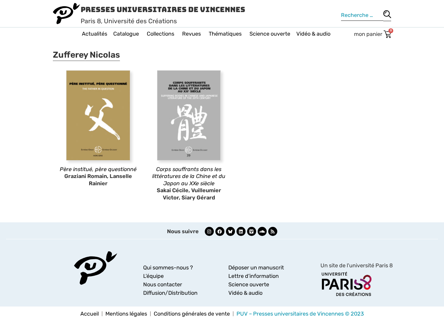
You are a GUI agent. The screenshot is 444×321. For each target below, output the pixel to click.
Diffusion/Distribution (170, 293)
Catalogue (126, 33)
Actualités (94, 33)
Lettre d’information (253, 276)
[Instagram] (209, 231)
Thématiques (225, 33)
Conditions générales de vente (192, 313)
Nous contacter (162, 284)
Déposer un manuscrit (256, 267)
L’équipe (153, 276)
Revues (191, 33)
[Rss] (272, 231)
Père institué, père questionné (98, 169)
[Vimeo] (251, 231)
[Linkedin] (241, 231)
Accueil (89, 313)
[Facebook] (219, 231)
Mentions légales (126, 313)
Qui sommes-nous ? (168, 267)
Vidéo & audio (313, 33)
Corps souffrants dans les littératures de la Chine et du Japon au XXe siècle (188, 176)
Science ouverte (269, 33)
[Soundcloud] (262, 231)
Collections (160, 33)
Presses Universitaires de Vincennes (163, 9)
